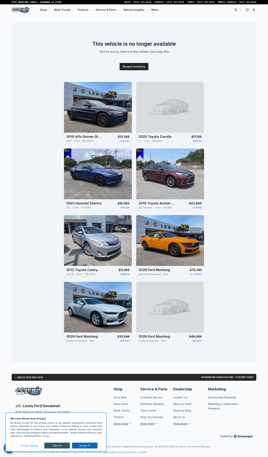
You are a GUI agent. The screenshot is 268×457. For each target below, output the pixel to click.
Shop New (120, 397)
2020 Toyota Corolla (155, 137)
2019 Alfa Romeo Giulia (84, 137)
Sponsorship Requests (222, 397)
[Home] (20, 10)
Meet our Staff (182, 404)
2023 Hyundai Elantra (84, 203)
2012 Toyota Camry (82, 270)
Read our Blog (182, 410)
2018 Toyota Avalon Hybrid (157, 203)
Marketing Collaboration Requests (223, 406)
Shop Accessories (151, 417)
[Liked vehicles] (247, 10)
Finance (119, 417)
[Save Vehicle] (128, 85)
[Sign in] (253, 10)
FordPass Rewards (152, 404)
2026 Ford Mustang (154, 270)
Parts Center (148, 410)
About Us (179, 417)
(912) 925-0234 (142, 2)
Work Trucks (122, 410)
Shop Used (121, 404)
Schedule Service (151, 397)
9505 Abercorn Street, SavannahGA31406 (36, 2)
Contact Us (180, 397)
